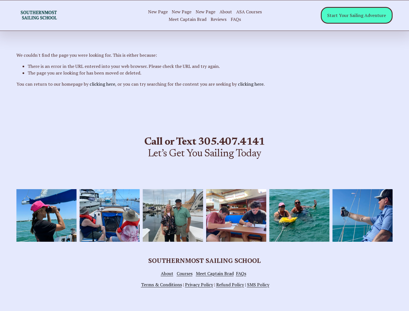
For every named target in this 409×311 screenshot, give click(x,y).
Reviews (218, 19)
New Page (158, 12)
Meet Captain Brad (187, 19)
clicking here (102, 84)
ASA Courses (249, 12)
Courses (185, 273)
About (226, 12)
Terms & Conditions (161, 285)
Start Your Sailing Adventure (356, 15)
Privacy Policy (199, 285)
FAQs (236, 19)
